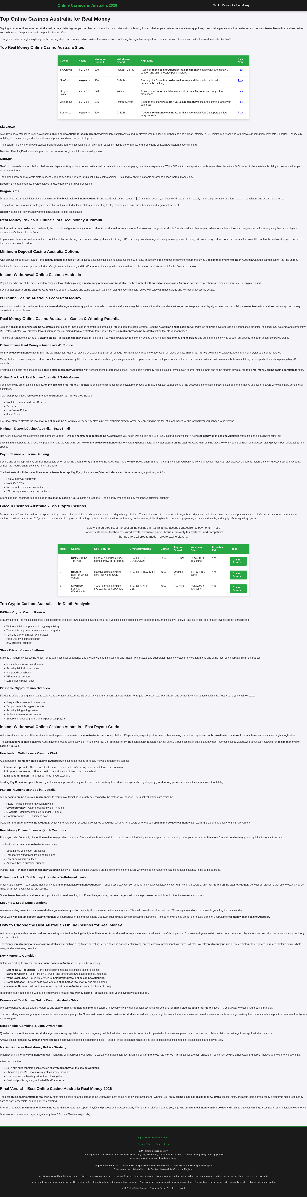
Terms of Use (162, 1144)
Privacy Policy (145, 1144)
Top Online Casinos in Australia (153, 1137)
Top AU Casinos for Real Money (231, 5)
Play (240, 69)
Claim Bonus (237, 561)
